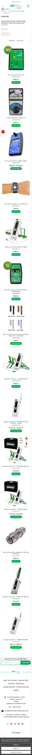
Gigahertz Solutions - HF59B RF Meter (16, 509)
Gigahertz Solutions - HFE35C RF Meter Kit (16, 596)
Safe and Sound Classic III (16, 75)
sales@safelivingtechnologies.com (16, 711)
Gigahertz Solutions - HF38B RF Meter (16, 379)
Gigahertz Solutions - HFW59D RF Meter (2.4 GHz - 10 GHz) (16, 422)
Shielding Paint (23, 680)
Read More (4, 29)
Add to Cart (16, 82)
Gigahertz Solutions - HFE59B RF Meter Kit (16, 466)
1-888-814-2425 (16, 1)
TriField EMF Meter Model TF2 (16, 118)
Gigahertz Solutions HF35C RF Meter (16, 247)
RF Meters (7, 13)
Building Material (9, 687)
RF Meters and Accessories (16, 11)
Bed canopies (12, 680)
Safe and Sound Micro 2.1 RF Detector (16, 204)
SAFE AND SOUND (8, 21)
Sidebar (6, 34)
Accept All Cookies (16, 752)
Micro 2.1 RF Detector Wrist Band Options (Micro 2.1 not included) (16, 335)
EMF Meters (20, 683)
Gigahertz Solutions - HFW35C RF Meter (16, 639)
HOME (5, 680)
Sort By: (12, 40)
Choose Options (16, 168)
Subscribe (25, 662)
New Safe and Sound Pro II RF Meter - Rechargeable (16, 290)
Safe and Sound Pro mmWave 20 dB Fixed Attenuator (16, 553)
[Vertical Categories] (2, 6)
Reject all (16, 748)
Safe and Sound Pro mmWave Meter (16, 161)
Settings (16, 745)
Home (4, 11)
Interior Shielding (22, 687)
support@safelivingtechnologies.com (16, 717)
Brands (16, 690)
